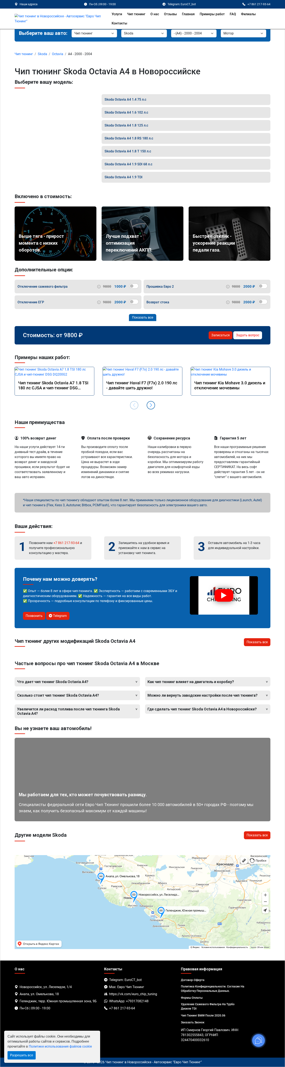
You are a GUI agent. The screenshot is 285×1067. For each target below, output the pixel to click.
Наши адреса (29, 4)
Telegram (59, 616)
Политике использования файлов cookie (60, 1046)
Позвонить (34, 616)
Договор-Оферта (192, 980)
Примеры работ (212, 14)
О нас (154, 14)
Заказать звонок (192, 1022)
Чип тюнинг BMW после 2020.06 (203, 1015)
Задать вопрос (247, 335)
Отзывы (170, 14)
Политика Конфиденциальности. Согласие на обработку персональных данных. (212, 988)
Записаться (220, 335)
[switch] (134, 286)
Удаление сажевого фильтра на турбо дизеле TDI (208, 1006)
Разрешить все (21, 1055)
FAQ (233, 14)
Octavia (57, 54)
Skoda (42, 54)
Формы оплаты (192, 997)
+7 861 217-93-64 (66, 543)
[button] (151, 405)
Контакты (119, 23)
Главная (188, 14)
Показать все (142, 317)
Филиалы (248, 14)
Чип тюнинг (136, 14)
